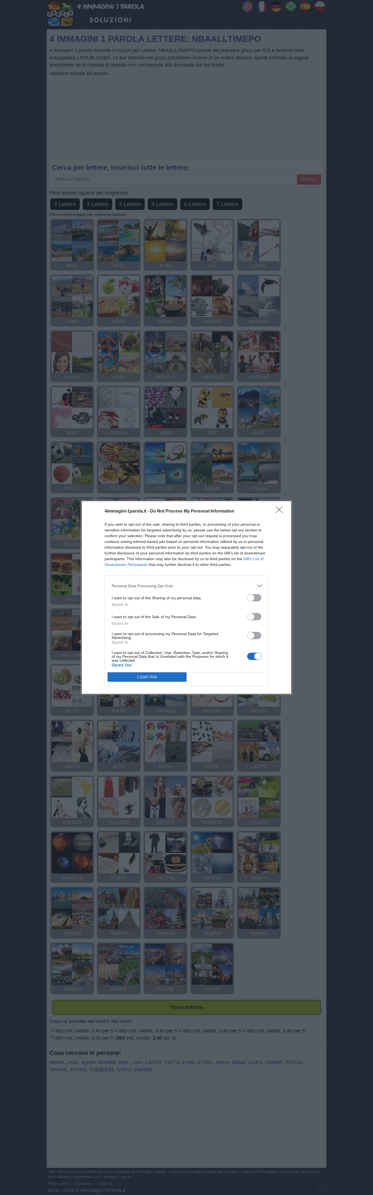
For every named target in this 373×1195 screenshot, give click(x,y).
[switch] (254, 597)
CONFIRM (147, 677)
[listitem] (186, 586)
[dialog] (186, 597)
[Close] (281, 511)
